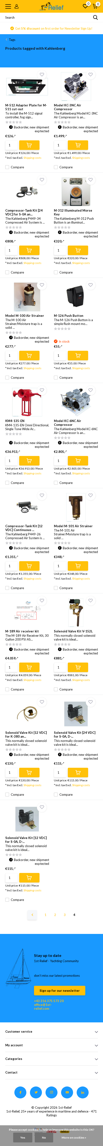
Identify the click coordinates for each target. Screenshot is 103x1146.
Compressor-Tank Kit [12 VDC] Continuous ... (24, 528)
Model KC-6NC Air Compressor (67, 423)
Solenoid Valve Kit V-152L (73, 631)
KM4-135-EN (14, 421)
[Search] (95, 17)
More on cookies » (74, 1137)
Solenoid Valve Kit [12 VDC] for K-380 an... (26, 734)
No (44, 1137)
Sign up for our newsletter (60, 990)
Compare (17, 167)
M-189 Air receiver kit (22, 631)
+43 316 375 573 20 (49, 1001)
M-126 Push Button (68, 316)
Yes (22, 1137)
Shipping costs (32, 157)
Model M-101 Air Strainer (73, 526)
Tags (12, 40)
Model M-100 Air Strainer (24, 316)
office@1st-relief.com (43, 1006)
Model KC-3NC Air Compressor (67, 107)
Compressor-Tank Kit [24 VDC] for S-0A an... (24, 212)
